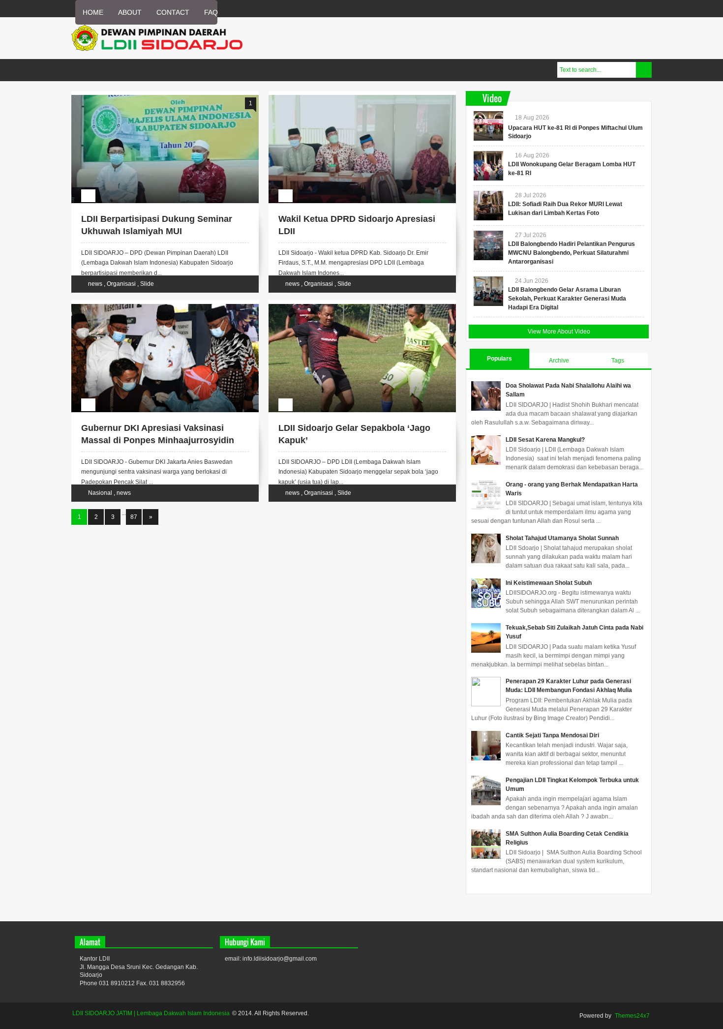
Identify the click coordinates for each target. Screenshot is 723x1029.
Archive (559, 360)
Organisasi (122, 283)
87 (133, 517)
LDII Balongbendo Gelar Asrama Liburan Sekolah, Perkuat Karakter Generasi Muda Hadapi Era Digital (567, 298)
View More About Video (559, 331)
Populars (499, 358)
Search (644, 70)
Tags (617, 360)
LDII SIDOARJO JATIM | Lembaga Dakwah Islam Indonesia (151, 1013)
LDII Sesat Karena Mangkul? (545, 439)
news (96, 283)
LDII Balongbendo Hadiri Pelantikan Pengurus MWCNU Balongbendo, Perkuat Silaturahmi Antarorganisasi (571, 253)
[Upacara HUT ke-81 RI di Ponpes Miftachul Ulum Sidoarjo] (488, 126)
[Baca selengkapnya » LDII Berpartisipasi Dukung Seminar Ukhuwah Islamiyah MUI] (156, 106)
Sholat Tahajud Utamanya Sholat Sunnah (562, 538)
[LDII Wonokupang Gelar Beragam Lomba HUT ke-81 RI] (488, 166)
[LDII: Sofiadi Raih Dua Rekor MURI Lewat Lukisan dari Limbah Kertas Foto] (488, 205)
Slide (147, 283)
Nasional (101, 492)
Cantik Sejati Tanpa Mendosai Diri (552, 735)
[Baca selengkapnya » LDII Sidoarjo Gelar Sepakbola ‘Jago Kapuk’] (353, 315)
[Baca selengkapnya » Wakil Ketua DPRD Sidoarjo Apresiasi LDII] (353, 106)
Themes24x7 (632, 1015)
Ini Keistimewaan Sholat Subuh (549, 582)
